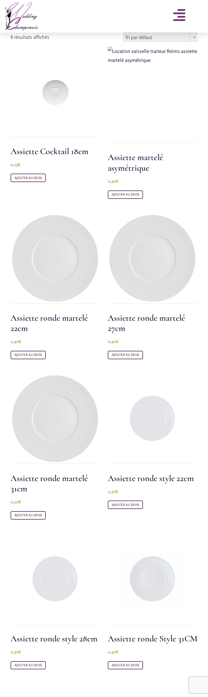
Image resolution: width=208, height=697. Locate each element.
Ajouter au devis (28, 178)
